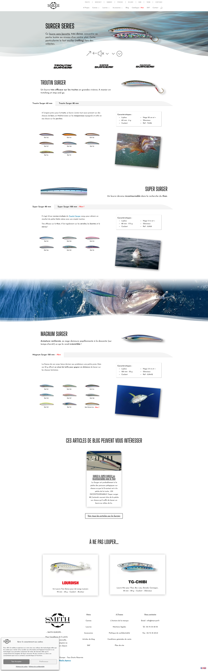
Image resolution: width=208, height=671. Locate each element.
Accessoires (117, 8)
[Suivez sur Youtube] (146, 639)
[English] (205, 668)
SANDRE (109, 2)
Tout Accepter (16, 661)
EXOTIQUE (159, 2)
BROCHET (98, 2)
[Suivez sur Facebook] (150, 639)
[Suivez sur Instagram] (154, 639)
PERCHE (120, 2)
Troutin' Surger (74, 216)
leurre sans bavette (59, 34)
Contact (155, 8)
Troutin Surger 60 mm (42, 103)
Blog (127, 8)
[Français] (202, 668)
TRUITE (87, 2)
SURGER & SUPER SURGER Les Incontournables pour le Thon (104, 477)
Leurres (105, 8)
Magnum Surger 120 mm (46, 355)
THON (148, 2)
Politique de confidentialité (36, 666)
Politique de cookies (22, 666)
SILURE (130, 2)
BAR (140, 2)
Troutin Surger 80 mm (69, 103)
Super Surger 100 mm (71, 207)
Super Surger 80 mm (41, 207)
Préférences (43, 661)
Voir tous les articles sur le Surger (104, 516)
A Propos (86, 8)
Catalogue (138, 8)
